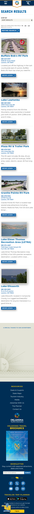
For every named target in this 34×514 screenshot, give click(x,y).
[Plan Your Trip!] (6, 508)
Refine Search (9, 31)
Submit (27, 473)
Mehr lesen (7, 75)
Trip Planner (17, 406)
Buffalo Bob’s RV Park (14, 55)
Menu (5, 1)
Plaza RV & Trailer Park (15, 146)
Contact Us (17, 409)
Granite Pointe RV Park (15, 193)
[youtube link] (11, 488)
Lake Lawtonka (10, 100)
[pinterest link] (23, 483)
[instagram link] (17, 488)
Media (17, 400)
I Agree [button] (17, 511)
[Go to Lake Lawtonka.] (14, 89)
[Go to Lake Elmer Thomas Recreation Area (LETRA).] (14, 229)
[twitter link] (17, 483)
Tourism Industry (17, 397)
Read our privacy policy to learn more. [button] (17, 507)
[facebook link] (11, 483)
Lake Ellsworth (10, 286)
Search (28, 1)
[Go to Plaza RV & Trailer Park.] (14, 136)
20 (25, 25)
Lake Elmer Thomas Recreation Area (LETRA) (16, 241)
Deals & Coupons (17, 390)
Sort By (4, 18)
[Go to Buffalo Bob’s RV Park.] (14, 45)
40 (29, 25)
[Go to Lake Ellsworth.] (14, 276)
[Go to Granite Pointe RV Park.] (14, 182)
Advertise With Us (17, 403)
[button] (5, 3)
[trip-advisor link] (23, 488)
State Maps (17, 393)
